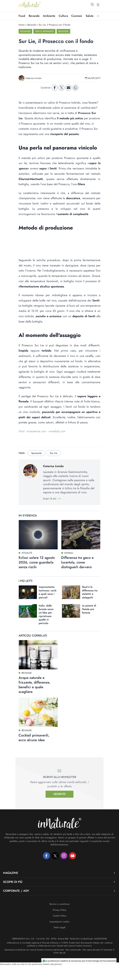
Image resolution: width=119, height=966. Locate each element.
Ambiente (49, 16)
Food (22, 16)
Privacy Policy (59, 910)
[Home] (30, 5)
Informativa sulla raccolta (12, 964)
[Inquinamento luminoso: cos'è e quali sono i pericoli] (28, 592)
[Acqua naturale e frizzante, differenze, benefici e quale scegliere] (38, 655)
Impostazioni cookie (59, 921)
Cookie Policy (59, 915)
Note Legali (59, 927)
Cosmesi (76, 16)
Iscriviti (60, 794)
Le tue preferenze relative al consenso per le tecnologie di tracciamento (79, 960)
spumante (36, 453)
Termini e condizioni (59, 904)
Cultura (63, 16)
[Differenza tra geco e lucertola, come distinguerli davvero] (80, 534)
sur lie (53, 453)
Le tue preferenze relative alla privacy (43, 964)
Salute (89, 16)
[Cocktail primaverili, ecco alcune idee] (38, 712)
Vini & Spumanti (44, 31)
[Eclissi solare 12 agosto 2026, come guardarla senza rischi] (38, 534)
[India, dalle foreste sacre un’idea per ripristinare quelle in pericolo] (28, 611)
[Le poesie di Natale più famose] (71, 611)
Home (22, 24)
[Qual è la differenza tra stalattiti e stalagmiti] (71, 592)
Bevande (34, 16)
